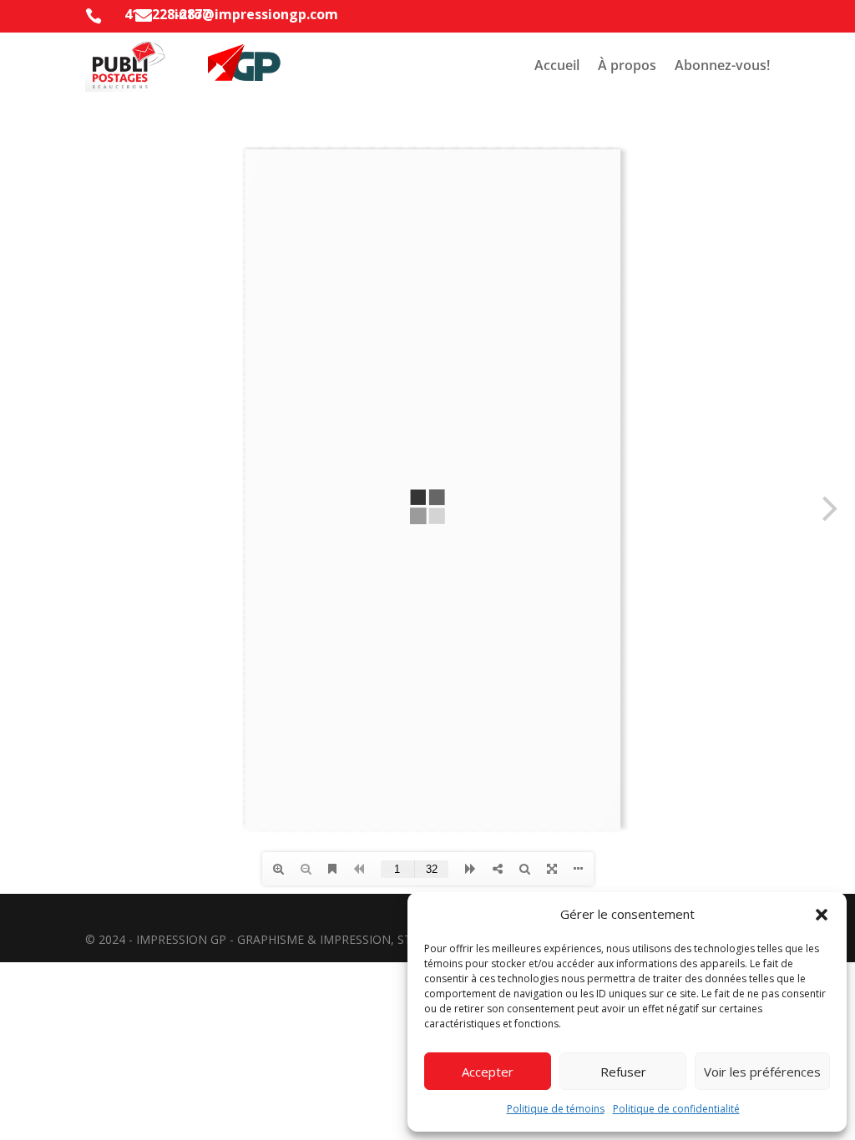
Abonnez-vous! (722, 65)
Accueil (556, 65)
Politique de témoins (556, 1109)
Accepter (488, 1071)
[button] (821, 914)
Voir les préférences (762, 1071)
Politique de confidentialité (676, 1109)
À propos (627, 65)
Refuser (623, 1071)
